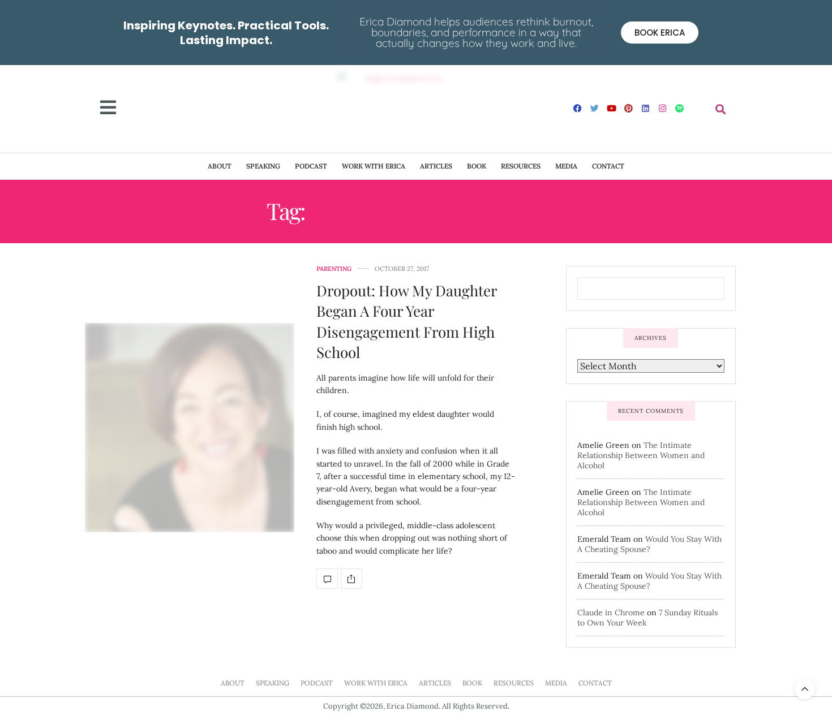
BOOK (476, 166)
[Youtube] (611, 108)
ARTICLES (436, 166)
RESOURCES (521, 166)
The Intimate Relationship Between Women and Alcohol (641, 455)
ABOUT (219, 166)
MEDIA (566, 166)
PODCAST (311, 166)
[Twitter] (594, 108)
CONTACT (608, 166)
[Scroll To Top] (805, 689)
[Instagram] (662, 108)
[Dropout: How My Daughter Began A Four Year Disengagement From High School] (189, 427)
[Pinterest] (628, 108)
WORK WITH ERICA (373, 166)
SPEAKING (263, 166)
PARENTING (333, 269)
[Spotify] (679, 108)
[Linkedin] (645, 108)
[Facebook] (577, 108)
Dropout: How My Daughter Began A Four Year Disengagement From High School (406, 321)
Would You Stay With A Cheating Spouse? (649, 544)
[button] (720, 109)
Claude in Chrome (611, 612)
